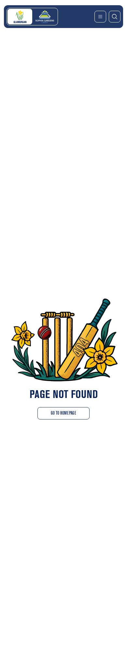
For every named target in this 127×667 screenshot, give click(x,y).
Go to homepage (63, 413)
